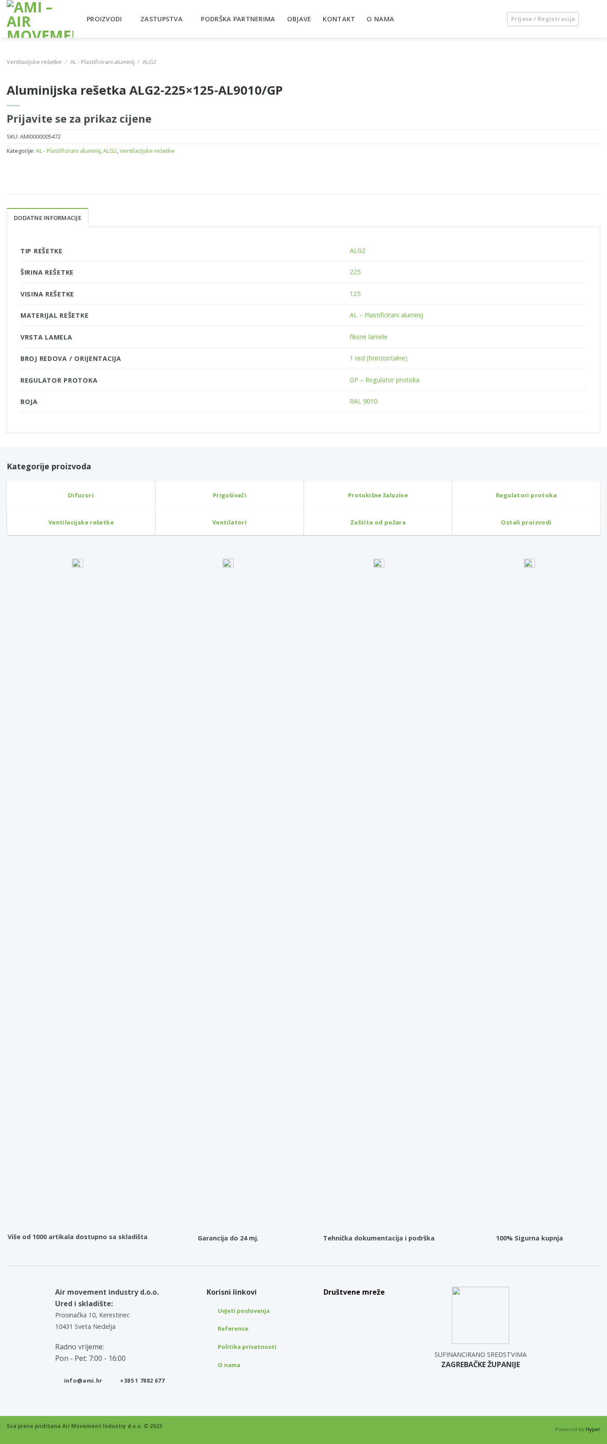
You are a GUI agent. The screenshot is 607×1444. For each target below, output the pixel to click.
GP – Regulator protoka (384, 380)
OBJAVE (299, 19)
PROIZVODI (104, 19)
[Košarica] (595, 19)
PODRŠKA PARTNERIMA (238, 19)
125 (355, 293)
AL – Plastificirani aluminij (386, 315)
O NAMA (380, 19)
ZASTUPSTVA (161, 19)
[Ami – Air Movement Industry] (40, 19)
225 (355, 272)
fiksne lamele (368, 336)
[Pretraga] (491, 19)
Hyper (593, 1429)
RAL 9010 (363, 401)
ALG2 (149, 62)
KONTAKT (339, 19)
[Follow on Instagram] (354, 1329)
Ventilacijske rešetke (34, 62)
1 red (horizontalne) (378, 358)
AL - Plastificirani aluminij (102, 62)
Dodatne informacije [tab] (47, 218)
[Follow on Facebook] (354, 1350)
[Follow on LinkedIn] (354, 1308)
